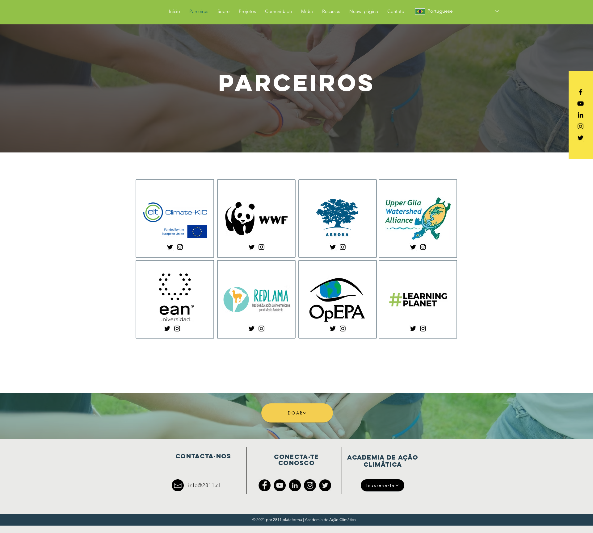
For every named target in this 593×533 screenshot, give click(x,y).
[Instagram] (310, 485)
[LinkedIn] (295, 485)
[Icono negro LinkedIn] (580, 115)
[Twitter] (325, 485)
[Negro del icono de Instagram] (180, 247)
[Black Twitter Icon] (580, 138)
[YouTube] (280, 485)
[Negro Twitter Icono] (170, 247)
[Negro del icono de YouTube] (580, 103)
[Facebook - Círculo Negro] (265, 485)
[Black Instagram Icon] (580, 126)
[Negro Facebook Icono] (580, 92)
